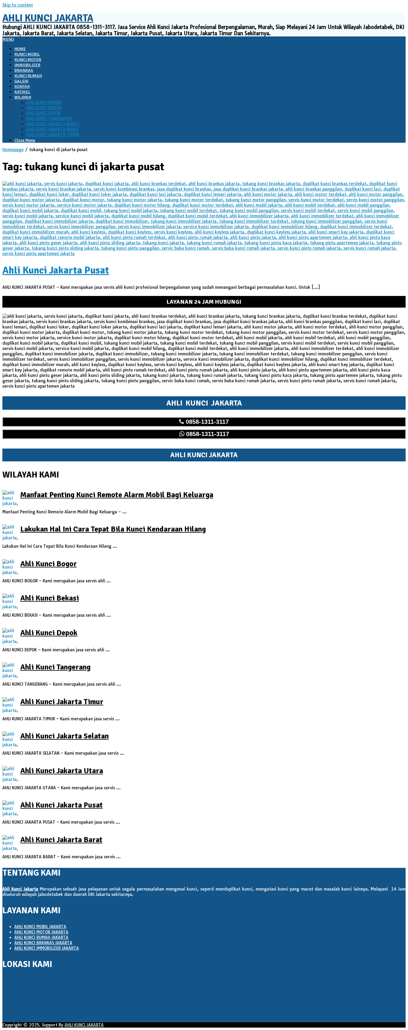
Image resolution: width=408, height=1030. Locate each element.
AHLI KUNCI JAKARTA (84, 1025)
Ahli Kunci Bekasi (49, 598)
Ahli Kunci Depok (48, 632)
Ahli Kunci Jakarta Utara (61, 770)
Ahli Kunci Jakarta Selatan (64, 736)
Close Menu (24, 140)
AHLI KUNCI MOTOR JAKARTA (41, 932)
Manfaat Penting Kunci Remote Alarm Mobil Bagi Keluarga (116, 494)
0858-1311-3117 (206, 421)
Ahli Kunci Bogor (48, 563)
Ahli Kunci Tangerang (55, 667)
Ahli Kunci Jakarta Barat (61, 839)
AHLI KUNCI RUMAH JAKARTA (41, 937)
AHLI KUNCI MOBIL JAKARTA (40, 926)
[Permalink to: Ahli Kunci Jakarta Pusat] (204, 253)
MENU (8, 39)
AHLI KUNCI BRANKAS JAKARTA (43, 942)
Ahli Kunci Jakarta (47, 18)
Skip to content (17, 5)
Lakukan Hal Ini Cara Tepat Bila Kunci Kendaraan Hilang (113, 529)
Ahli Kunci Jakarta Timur (61, 701)
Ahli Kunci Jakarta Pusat (55, 270)
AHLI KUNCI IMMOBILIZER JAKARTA (46, 948)
